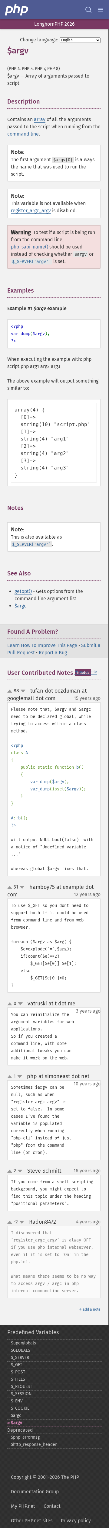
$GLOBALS (20, 1350)
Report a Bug (53, 652)
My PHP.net (23, 1506)
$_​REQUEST (21, 1386)
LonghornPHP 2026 (54, 24)
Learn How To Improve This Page (42, 645)
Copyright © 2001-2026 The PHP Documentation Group (45, 1484)
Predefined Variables (33, 1332)
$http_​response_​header (34, 1444)
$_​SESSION (21, 1393)
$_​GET (16, 1364)
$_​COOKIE (20, 1408)
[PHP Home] (17, 9)
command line (23, 134)
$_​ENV (17, 1401)
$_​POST (18, 1372)
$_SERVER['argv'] (31, 261)
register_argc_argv (31, 210)
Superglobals (23, 1343)
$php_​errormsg (25, 1437)
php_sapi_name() (29, 247)
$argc (20, 606)
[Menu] (100, 10)
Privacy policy (76, 1520)
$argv (16, 1422)
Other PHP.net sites (31, 1520)
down (23, 691)
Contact (52, 1506)
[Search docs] (88, 10)
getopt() (23, 591)
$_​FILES (18, 1379)
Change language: (39, 40)
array (39, 119)
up (11, 691)
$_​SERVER (20, 1357)
